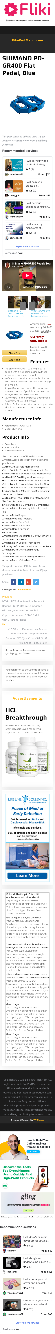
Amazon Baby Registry (15, 515)
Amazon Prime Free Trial (15, 522)
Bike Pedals (24, 589)
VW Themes (38, 1120)
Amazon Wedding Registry (17, 518)
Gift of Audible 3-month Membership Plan (25, 480)
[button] (27, 51)
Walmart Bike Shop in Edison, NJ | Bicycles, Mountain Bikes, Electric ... (24, 896)
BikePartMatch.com (27, 40)
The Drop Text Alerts (13, 501)
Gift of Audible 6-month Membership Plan (25, 484)
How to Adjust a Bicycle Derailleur (23, 917)
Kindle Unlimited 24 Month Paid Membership (26, 473)
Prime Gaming (10, 532)
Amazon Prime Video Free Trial (19, 560)
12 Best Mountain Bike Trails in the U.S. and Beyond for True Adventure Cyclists (27, 946)
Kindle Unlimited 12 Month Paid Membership (26, 491)
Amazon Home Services (15, 529)
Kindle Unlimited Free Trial (16, 525)
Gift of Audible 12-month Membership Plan (25, 470)
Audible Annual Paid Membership (20, 466)
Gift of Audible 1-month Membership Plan (25, 487)
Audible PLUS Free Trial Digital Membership (25, 497)
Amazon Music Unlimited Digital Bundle (24, 556)
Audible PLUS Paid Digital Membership (23, 477)
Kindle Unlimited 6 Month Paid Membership (26, 504)
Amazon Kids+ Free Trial (15, 539)
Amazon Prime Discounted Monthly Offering (26, 535)
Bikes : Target (13, 1004)
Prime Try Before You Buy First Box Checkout (26, 546)
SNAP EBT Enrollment (13, 494)
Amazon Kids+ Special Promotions (21, 542)
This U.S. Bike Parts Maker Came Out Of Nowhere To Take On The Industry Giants (27, 976)
